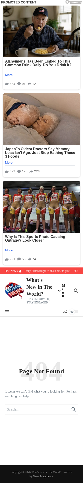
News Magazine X (43, 476)
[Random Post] (65, 312)
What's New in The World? (39, 287)
